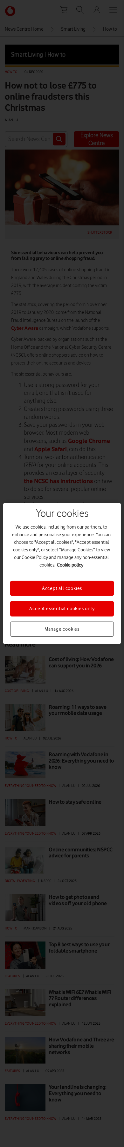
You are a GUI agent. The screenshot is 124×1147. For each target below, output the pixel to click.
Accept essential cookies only (61, 608)
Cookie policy (70, 565)
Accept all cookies (62, 588)
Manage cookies (62, 629)
